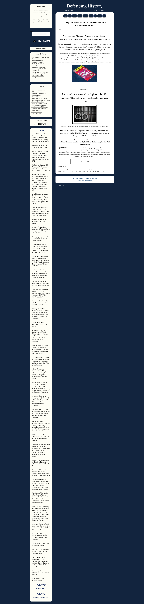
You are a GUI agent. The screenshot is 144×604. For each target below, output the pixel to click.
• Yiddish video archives (37, 102)
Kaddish (34, 77)
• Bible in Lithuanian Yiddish (38, 105)
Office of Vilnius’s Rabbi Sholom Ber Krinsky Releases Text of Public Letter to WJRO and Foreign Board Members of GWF (40, 156)
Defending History (84, 6)
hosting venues (82, 56)
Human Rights (41, 49)
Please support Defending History (85, 178)
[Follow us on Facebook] (38, 41)
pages (44, 12)
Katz (87, 142)
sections (46, 10)
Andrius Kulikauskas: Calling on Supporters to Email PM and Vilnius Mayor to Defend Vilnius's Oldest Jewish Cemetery (40, 248)
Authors (80, 16)
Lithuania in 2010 (89, 135)
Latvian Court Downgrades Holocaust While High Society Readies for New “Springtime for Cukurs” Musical (79, 169)
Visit (104, 16)
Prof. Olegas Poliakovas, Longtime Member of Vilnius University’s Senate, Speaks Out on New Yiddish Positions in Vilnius (82, 171)
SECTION (85, 161)
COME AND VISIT (41, 121)
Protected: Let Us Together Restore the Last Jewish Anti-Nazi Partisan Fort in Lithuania (40, 536)
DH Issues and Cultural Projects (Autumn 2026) (39, 146)
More (41, 586)
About (38, 14)
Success (91, 16)
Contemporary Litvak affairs (39, 69)
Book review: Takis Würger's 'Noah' (38, 579)
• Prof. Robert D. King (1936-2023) (40, 100)
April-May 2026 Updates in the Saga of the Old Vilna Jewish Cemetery (40, 551)
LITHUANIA (41, 123)
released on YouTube (85, 47)
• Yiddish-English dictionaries (38, 93)
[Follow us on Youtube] (45, 41)
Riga (87, 58)
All (95, 16)
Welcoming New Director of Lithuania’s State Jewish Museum (40, 573)
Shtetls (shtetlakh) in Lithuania (40, 64)
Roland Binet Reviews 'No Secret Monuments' (40, 544)
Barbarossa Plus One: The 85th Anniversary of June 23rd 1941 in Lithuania (40, 303)
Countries (85, 16)
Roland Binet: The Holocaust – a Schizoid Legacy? (39, 324)
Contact (42, 14)
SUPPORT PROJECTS (36, 113)
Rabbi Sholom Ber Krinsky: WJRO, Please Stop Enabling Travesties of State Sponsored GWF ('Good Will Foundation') (41, 293)
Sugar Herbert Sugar (96, 35)
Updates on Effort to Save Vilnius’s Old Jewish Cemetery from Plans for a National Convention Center (41, 472)
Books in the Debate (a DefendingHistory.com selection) (39, 221)
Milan (66, 142)
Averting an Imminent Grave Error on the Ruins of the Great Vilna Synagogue (41, 283)
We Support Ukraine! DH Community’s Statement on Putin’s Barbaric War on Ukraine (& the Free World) (41, 168)
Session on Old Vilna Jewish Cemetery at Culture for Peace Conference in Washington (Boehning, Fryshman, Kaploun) (40, 273)
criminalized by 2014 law (76, 133)
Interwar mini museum (37, 60)
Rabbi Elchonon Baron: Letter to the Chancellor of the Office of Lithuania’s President (40, 438)
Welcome (41, 6)
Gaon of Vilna (35, 65)
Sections (74, 16)
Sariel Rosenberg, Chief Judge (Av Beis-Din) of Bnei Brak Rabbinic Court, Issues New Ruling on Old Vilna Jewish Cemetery (40, 211)
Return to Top (62, 166)
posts (40, 12)
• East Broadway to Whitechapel (39, 106)
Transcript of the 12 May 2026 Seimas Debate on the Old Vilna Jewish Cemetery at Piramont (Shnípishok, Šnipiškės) (41, 413)
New (70, 16)
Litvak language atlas (37, 62)
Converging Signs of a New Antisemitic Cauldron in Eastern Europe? (41, 239)
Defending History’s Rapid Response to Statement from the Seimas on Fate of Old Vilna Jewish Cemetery (41, 527)
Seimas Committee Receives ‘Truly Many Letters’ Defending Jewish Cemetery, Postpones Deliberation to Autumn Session (40, 373)
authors (41, 10)
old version (83, 49)
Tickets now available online (68, 44)
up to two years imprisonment (81, 126)
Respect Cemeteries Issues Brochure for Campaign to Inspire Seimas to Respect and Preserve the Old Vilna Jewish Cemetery (40, 361)
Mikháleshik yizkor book (38, 67)
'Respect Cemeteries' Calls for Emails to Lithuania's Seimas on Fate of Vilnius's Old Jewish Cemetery (40, 463)
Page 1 (65, 16)
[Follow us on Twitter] (34, 44)
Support (99, 16)
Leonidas (78, 142)
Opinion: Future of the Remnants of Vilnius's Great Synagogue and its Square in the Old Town (41, 230)
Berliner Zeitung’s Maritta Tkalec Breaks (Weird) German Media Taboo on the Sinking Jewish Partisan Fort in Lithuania (40, 349)
